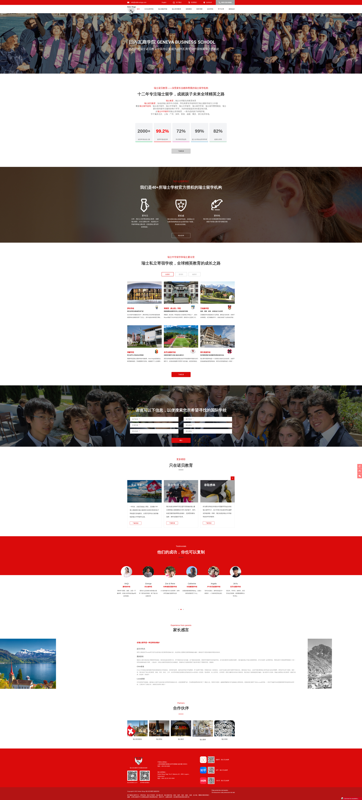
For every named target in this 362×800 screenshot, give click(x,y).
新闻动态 (232, 9)
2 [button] (177, 70)
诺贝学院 (210, 9)
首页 (138, 9)
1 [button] (175, 70)
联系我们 (194, 2)
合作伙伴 (209, 2)
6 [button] (186, 70)
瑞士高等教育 (176, 9)
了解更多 (181, 151)
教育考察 (199, 9)
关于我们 (179, 2)
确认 (181, 440)
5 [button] (184, 70)
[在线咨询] (359, 471)
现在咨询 (181, 235)
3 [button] (180, 70)
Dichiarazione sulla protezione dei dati (223, 792)
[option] (181, 43)
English (164, 2)
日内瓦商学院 (148, 9)
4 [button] (182, 70)
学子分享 (221, 9)
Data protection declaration (220, 790)
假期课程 (189, 9)
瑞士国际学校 (162, 9)
